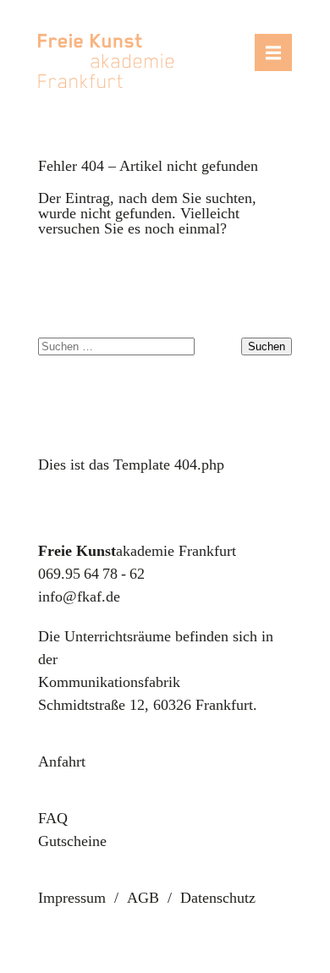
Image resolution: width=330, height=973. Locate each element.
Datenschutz (218, 897)
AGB (143, 897)
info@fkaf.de (79, 596)
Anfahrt (61, 761)
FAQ (53, 818)
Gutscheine (72, 841)
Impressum (72, 897)
